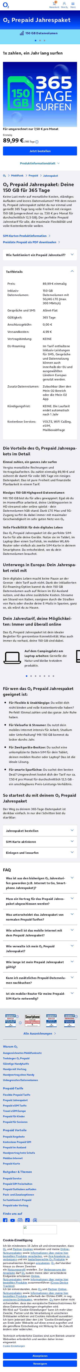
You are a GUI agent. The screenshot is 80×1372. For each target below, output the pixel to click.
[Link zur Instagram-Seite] (20, 1220)
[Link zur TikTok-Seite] (27, 1220)
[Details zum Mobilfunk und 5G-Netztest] (17, 1016)
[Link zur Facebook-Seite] (5, 1220)
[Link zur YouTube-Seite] (12, 1220)
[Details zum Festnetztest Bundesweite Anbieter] (20, 1022)
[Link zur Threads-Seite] (35, 1220)
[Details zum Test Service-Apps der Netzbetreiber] (76, 1016)
